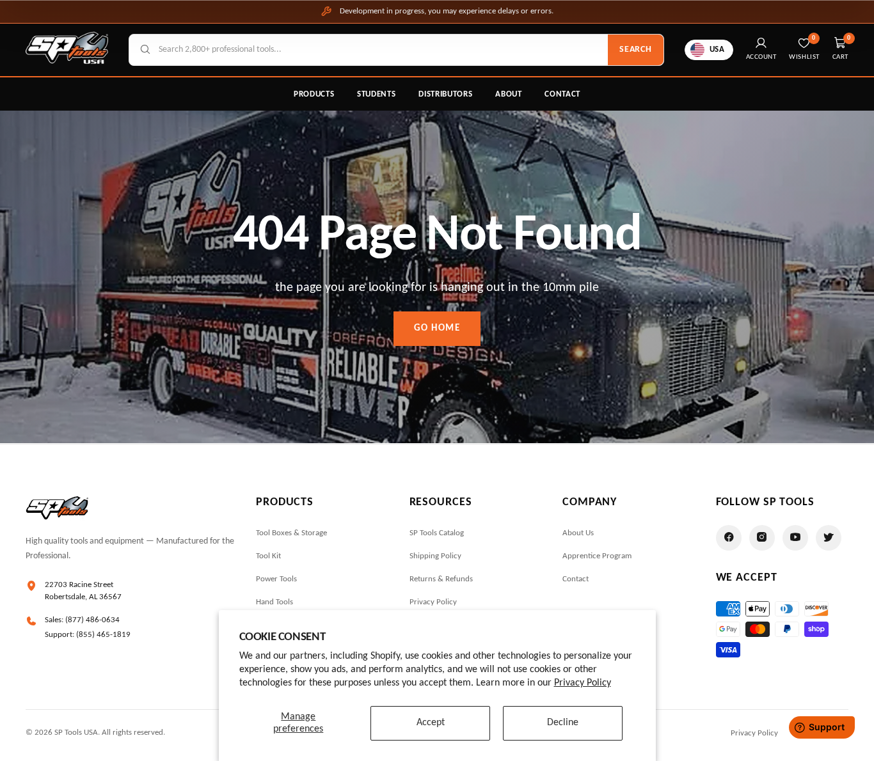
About (508, 94)
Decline (562, 723)
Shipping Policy (435, 556)
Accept (431, 723)
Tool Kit (268, 556)
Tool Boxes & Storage (291, 533)
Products (314, 94)
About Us (578, 533)
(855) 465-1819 (103, 635)
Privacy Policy (582, 683)
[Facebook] (729, 538)
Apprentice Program (597, 556)
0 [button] (849, 38)
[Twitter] (828, 538)
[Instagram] (762, 538)
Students (376, 94)
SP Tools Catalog (436, 533)
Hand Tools (274, 602)
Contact (562, 94)
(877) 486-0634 (92, 620)
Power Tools (276, 579)
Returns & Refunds (441, 579)
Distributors (445, 94)
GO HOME (437, 328)
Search (635, 49)
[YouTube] (795, 538)
